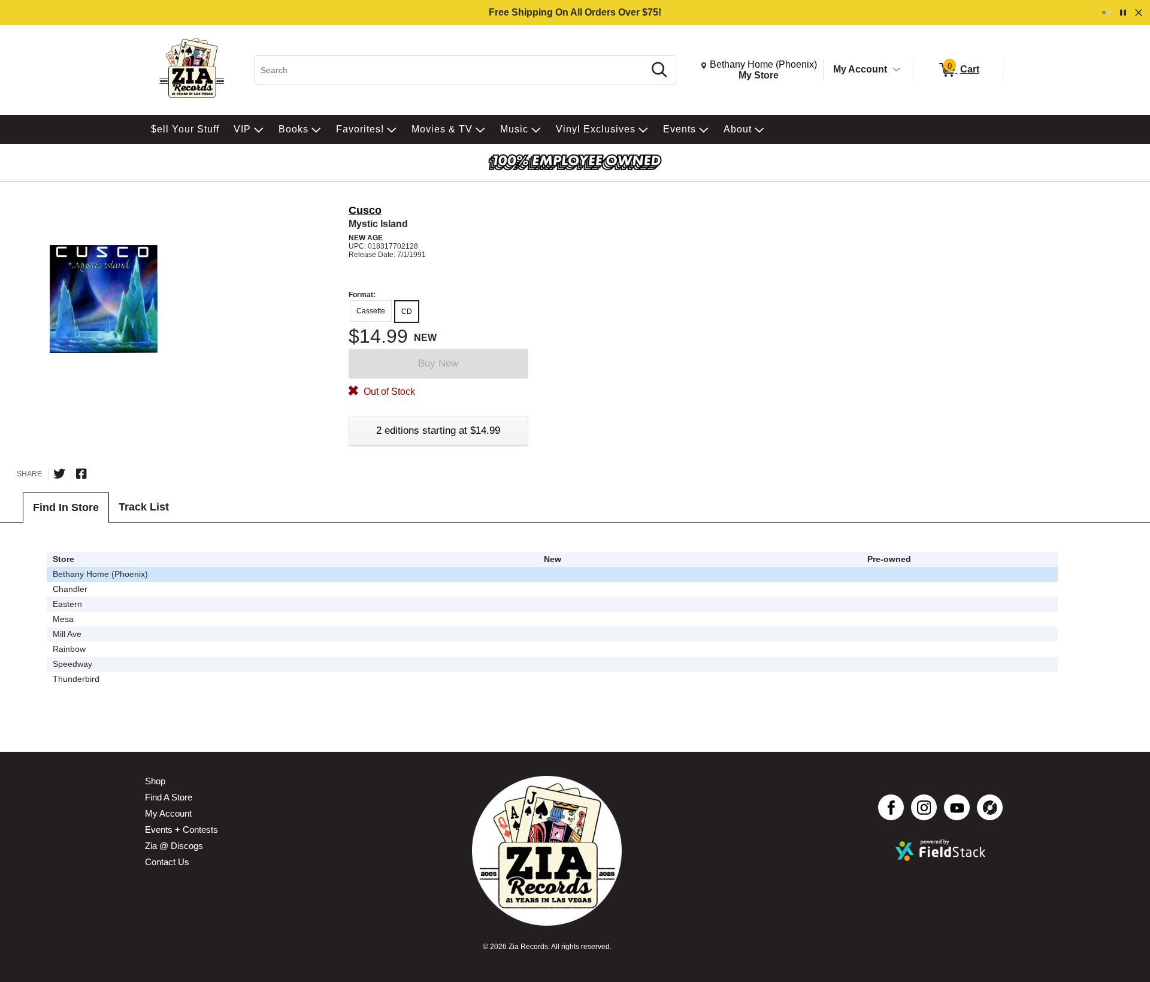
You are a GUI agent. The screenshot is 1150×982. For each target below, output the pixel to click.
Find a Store (168, 797)
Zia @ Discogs (174, 846)
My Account (860, 69)
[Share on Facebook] (81, 474)
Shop (155, 781)
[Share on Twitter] (59, 474)
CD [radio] (406, 311)
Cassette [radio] (370, 311)
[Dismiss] (1138, 12)
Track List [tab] (144, 507)
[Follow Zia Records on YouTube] (956, 807)
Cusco (365, 210)
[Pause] (1123, 12)
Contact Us (167, 862)
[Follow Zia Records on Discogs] (989, 807)
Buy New (438, 363)
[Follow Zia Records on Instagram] (923, 807)
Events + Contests (181, 829)
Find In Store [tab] (66, 507)
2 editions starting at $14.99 (438, 430)
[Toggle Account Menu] (896, 70)
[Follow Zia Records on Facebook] (890, 807)
